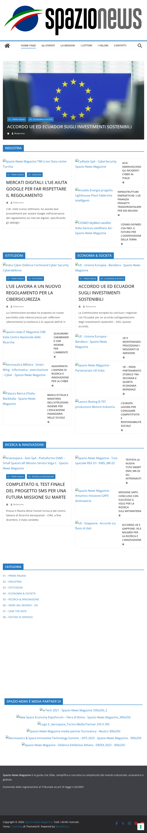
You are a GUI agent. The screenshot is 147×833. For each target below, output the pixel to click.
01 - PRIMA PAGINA (16, 101)
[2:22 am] (7, 431)
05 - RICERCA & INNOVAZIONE (41, 403)
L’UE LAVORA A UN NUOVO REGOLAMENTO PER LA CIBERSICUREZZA (33, 219)
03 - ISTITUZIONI (35, 205)
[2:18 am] (7, 129)
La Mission (68, 45)
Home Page (28, 45)
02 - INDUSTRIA (34, 101)
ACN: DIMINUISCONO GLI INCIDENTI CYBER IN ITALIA (131, 97)
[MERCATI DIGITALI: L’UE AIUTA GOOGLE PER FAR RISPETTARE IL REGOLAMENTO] (37, 90)
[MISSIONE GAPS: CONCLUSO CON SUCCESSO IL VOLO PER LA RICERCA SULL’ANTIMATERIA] (95, 430)
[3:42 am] (7, 233)
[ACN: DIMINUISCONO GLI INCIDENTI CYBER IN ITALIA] (97, 98)
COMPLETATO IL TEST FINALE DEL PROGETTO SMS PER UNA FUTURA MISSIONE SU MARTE (36, 417)
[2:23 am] (122, 357)
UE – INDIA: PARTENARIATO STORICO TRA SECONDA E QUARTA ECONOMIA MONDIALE (132, 305)
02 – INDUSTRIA (12, 508)
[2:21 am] (127, 409)
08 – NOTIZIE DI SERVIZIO (18, 543)
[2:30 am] (124, 320)
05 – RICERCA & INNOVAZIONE (21, 526)
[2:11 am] (119, 442)
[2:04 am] (119, 141)
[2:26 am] (52, 312)
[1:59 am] (124, 284)
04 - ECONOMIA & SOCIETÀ (112, 205)
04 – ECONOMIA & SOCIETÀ (19, 520)
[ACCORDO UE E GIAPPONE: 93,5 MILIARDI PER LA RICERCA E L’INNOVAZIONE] (97, 460)
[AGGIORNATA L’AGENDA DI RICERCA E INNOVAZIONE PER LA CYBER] (26, 301)
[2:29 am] (55, 283)
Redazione (18, 129)
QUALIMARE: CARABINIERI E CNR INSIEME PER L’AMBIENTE (61, 269)
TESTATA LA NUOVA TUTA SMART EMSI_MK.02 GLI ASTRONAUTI (133, 395)
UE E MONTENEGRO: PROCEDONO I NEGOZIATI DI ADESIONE (132, 272)
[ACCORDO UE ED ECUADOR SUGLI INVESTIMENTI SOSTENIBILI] (109, 194)
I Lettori (86, 45)
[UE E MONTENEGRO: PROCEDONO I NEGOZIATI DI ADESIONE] (97, 273)
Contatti (120, 45)
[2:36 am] (123, 109)
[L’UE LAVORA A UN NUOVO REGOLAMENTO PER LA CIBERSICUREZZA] (37, 194)
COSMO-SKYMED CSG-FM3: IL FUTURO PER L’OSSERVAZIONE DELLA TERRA (131, 158)
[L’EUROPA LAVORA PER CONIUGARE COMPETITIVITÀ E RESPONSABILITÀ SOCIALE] (96, 343)
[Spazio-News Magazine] (7, 45)
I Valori (103, 45)
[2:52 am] (123, 471)
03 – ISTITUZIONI (13, 514)
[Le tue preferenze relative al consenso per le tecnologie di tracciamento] (140, 826)
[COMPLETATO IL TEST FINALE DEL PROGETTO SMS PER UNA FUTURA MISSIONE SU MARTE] (37, 389)
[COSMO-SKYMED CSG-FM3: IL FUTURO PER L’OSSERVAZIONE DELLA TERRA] (96, 160)
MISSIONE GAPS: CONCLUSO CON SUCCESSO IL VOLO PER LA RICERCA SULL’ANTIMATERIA (129, 428)
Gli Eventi (48, 45)
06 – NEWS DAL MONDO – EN (20, 531)
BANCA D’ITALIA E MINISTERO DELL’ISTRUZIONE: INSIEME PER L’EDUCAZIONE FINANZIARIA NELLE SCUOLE (58, 333)
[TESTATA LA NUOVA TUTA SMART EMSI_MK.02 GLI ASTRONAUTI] (99, 397)
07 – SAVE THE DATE (15, 537)
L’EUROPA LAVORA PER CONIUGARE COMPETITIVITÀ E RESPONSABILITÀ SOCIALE (131, 341)
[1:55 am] (122, 170)
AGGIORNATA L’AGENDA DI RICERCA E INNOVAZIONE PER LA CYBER (60, 300)
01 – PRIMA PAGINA (14, 502)
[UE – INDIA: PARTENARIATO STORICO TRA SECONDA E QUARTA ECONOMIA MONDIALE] (97, 306)
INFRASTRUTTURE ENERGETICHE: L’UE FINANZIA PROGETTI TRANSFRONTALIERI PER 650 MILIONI (129, 127)
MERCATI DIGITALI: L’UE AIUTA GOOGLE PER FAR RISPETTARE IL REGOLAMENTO (36, 115)
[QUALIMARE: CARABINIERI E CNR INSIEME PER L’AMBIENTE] (27, 271)
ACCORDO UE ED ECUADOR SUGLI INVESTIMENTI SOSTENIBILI (106, 219)
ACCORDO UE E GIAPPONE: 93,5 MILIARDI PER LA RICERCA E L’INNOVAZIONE (131, 458)
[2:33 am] (80, 233)
